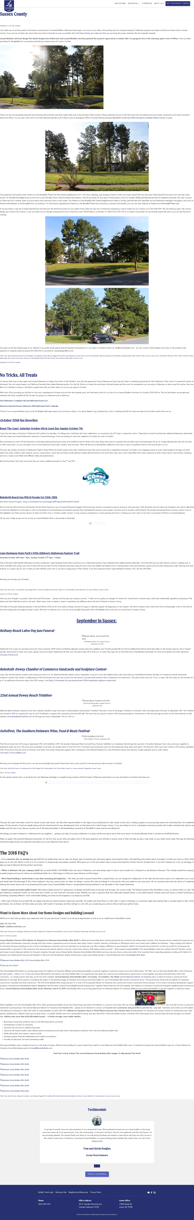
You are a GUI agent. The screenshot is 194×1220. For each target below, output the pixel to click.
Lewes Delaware (80, 590)
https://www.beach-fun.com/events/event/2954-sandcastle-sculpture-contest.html (82, 681)
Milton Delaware (183, 356)
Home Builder (70, 590)
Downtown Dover (81, 1096)
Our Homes (18, 348)
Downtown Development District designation (29, 986)
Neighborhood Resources (78, 1192)
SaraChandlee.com (112, 1214)
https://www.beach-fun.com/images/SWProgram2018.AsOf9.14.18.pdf (51, 502)
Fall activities (61, 768)
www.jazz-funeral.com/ (9, 655)
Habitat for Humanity (159, 943)
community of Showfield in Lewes (87, 828)
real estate (106, 777)
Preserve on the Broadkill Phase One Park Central (39, 358)
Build (9, 356)
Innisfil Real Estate (171, 834)
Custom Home (79, 356)
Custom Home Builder (92, 356)
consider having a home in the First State (75, 777)
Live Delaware (38, 356)
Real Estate (68, 358)
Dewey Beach (48, 768)
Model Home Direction (31, 931)
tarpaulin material (148, 33)
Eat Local (54, 590)
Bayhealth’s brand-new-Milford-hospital (128, 118)
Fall (55, 768)
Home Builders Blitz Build (135, 955)
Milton (176, 356)
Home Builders (57, 931)
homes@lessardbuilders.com (41, 1048)
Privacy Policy (95, 1192)
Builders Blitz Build (53, 1096)
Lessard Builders (132, 949)
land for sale (108, 823)
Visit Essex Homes (83, 33)
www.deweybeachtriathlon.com (19, 717)
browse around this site (161, 212)
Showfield (92, 931)
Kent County (105, 1096)
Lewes (75, 768)
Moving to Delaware (74, 931)
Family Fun (61, 590)
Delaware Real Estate (128, 356)
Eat (9, 590)
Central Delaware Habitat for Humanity (135, 977)
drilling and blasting (143, 198)
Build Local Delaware (67, 356)
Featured (14, 356)
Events (13, 590)
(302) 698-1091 (44, 1204)
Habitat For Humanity (94, 1096)
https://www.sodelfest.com (15, 753)
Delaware (102, 356)
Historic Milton (140, 356)
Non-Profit (32, 768)
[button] (138, 3)
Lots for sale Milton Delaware (163, 356)
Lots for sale (150, 356)
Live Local (89, 590)
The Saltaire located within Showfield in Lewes (150, 890)
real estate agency (103, 859)
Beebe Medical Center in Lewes (160, 118)
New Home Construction (15, 358)
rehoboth (95, 590)
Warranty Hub (60, 1192)
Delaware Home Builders (113, 356)
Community (40, 590)
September (87, 768)
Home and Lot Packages (25, 356)
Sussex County (78, 358)
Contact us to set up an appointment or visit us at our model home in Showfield (91, 918)
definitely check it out (148, 834)
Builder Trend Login (45, 1192)
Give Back (26, 1096)
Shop (26, 590)
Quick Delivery (47, 356)
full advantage (19, 882)
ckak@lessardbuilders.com (15, 927)
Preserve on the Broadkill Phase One (165, 204)
